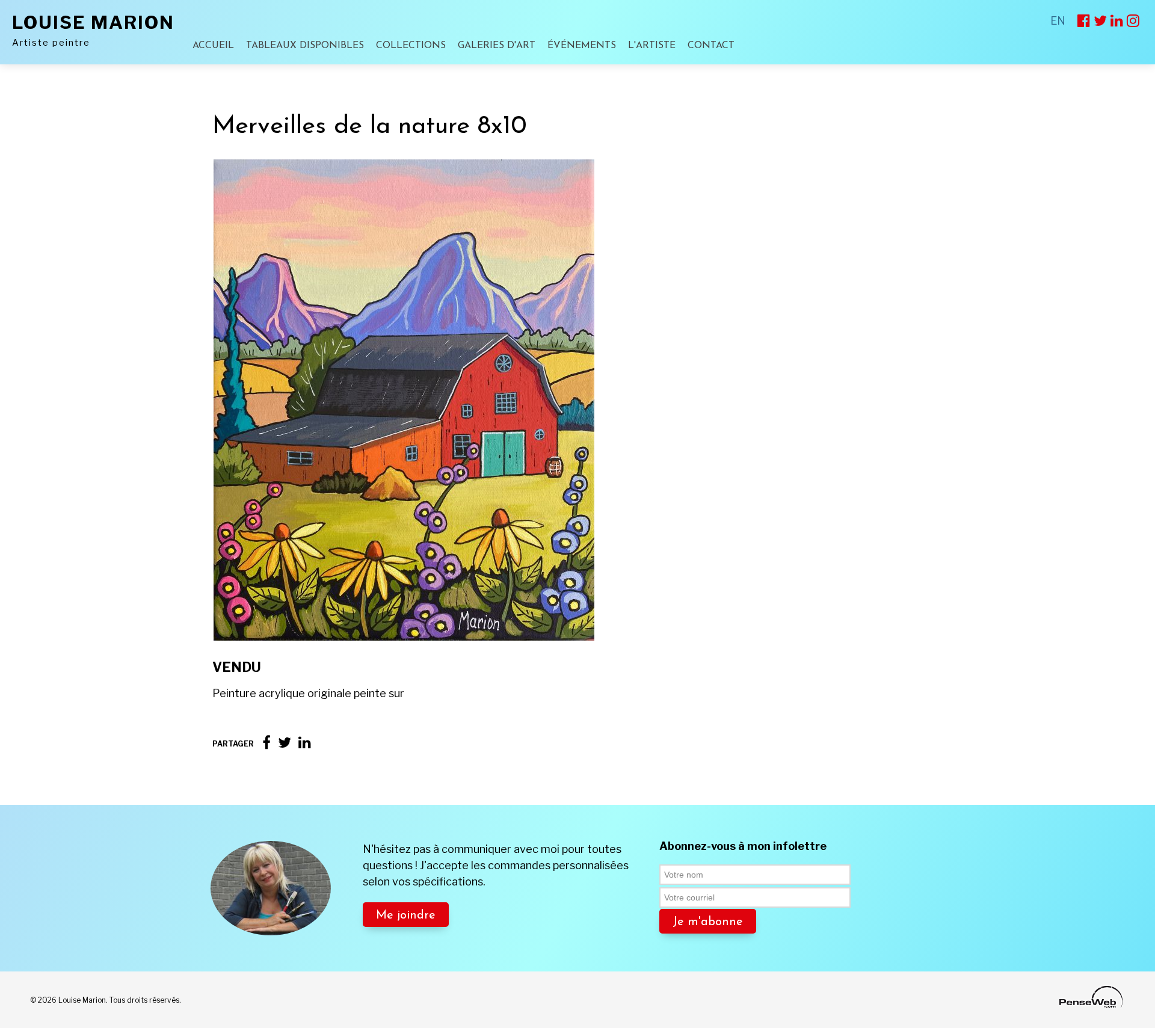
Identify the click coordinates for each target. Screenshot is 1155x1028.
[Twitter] (285, 743)
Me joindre (406, 916)
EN (1057, 20)
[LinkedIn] (304, 743)
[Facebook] (266, 743)
